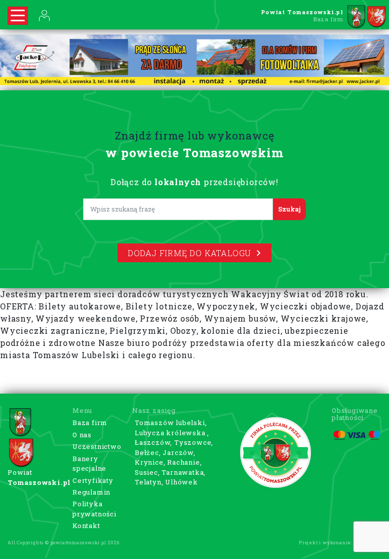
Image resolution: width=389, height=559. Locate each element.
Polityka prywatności (94, 508)
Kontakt (86, 525)
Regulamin (91, 492)
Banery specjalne (89, 463)
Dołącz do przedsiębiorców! (194, 182)
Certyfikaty (92, 480)
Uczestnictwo (97, 446)
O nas (82, 434)
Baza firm (89, 422)
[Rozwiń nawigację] (18, 16)
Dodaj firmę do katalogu (189, 253)
